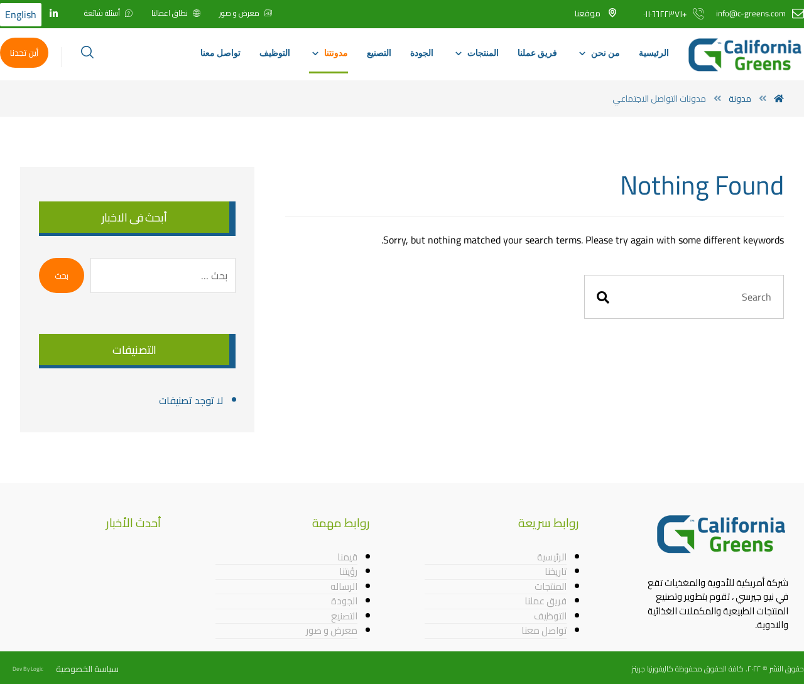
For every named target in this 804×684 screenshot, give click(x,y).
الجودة (344, 601)
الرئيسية (552, 557)
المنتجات (551, 587)
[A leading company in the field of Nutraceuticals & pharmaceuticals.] (746, 55)
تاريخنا (556, 572)
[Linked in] (53, 13)
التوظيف (550, 616)
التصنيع (344, 616)
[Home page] (779, 98)
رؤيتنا (348, 572)
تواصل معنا (544, 631)
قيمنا (347, 557)
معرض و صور (331, 631)
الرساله (343, 587)
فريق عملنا (545, 601)
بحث (61, 275)
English (20, 15)
